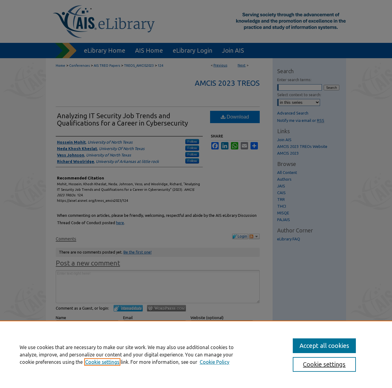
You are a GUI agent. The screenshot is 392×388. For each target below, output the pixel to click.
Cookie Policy (214, 362)
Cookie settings (102, 362)
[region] (196, 354)
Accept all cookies (324, 345)
